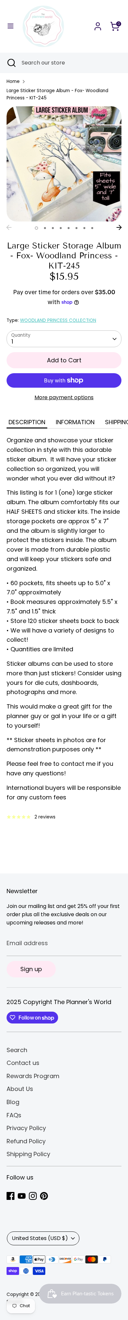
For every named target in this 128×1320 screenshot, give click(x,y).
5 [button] (69, 228)
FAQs (14, 1115)
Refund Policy (26, 1141)
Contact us (23, 1063)
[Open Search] (11, 63)
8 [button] (92, 228)
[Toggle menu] (10, 26)
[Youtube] (22, 1196)
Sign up (31, 969)
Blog (13, 1102)
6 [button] (76, 228)
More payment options (64, 397)
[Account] (97, 24)
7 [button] (84, 228)
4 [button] (61, 228)
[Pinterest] (44, 1196)
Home (13, 81)
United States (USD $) (40, 1238)
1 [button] (36, 228)
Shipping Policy (28, 1154)
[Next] (119, 227)
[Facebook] (10, 1196)
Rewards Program (33, 1076)
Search (17, 1050)
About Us (20, 1089)
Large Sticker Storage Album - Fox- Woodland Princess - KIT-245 (57, 94)
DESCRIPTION (27, 422)
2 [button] (45, 228)
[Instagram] (33, 1196)
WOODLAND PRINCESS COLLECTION (58, 320)
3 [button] (53, 228)
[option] (64, 163)
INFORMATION (75, 422)
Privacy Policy (26, 1128)
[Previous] (9, 227)
